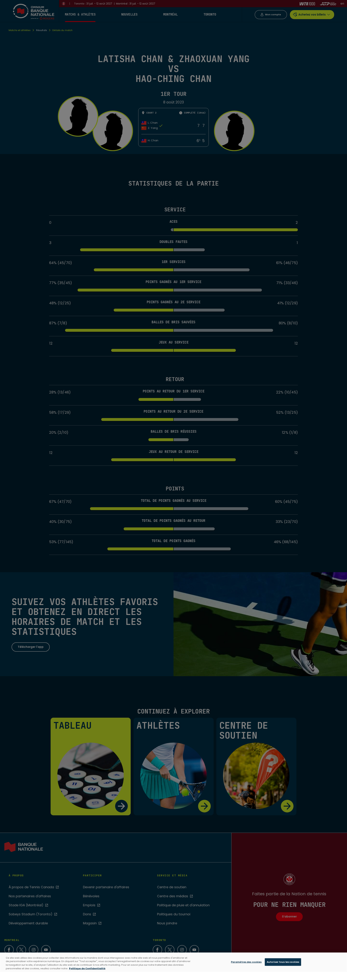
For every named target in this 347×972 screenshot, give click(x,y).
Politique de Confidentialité (87, 968)
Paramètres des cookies (246, 962)
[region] (173, 962)
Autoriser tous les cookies (283, 962)
